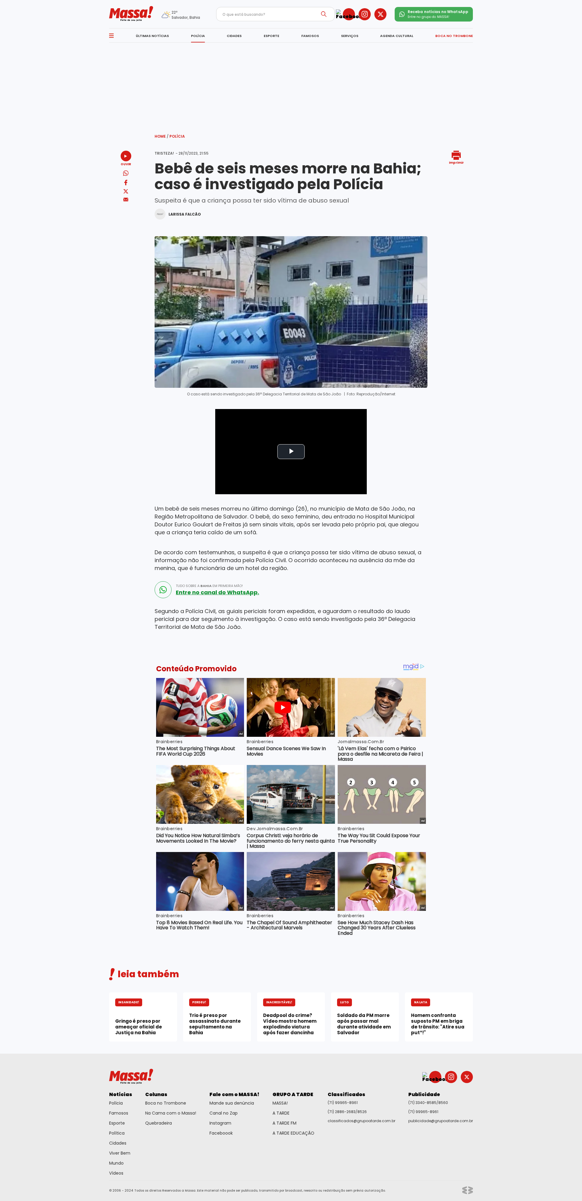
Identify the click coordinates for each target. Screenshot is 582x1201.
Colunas (156, 1094)
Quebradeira (158, 1123)
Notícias (120, 1094)
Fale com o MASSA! (234, 1094)
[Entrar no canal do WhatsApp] (163, 589)
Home (162, 136)
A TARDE (281, 1113)
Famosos (118, 1113)
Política (117, 1133)
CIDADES (234, 35)
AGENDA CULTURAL (396, 35)
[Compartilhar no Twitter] (125, 191)
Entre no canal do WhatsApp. (217, 592)
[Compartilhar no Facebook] (125, 183)
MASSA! (280, 1103)
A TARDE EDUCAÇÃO (293, 1133)
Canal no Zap (223, 1113)
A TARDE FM (284, 1123)
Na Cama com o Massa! (170, 1113)
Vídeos (116, 1173)
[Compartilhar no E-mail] (126, 199)
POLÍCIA (198, 35)
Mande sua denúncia (231, 1103)
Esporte (117, 1123)
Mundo (116, 1163)
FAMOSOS (310, 35)
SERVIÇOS (349, 35)
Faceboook (221, 1133)
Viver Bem (119, 1153)
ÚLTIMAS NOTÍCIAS (152, 35)
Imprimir (456, 162)
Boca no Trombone (165, 1103)
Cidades (117, 1143)
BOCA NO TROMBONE (454, 35)
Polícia (177, 136)
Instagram (220, 1123)
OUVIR (126, 164)
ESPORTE (271, 35)
